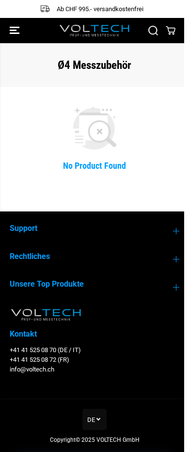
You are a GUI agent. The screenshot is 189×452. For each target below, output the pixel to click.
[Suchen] (153, 30)
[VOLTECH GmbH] (94, 30)
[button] (15, 30)
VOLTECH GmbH (118, 439)
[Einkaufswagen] (170, 30)
